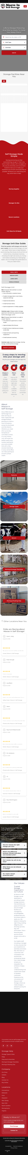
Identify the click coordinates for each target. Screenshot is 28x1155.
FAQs (3, 1057)
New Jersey (5, 1100)
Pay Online (5, 1082)
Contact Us (5, 1080)
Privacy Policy (14, 1147)
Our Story (4, 1072)
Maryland (4, 1098)
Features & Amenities (8, 1059)
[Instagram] (7, 1045)
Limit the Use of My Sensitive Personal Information (14, 1141)
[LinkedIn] (11, 1045)
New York (4, 1103)
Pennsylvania (6, 1108)
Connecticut (5, 1090)
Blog (3, 1077)
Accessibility (8, 1146)
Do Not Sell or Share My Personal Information (14, 1138)
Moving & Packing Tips (8, 1064)
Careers (4, 1075)
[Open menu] (25, 6)
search (14, 52)
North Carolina (6, 1105)
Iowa (3, 1095)
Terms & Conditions (18, 1146)
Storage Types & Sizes (8, 1054)
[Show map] (4, 81)
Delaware (4, 1093)
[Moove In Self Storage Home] (14, 1031)
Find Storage (14, 1126)
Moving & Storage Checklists (10, 1062)
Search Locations (8, 347)
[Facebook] (3, 1045)
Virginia (4, 1110)
